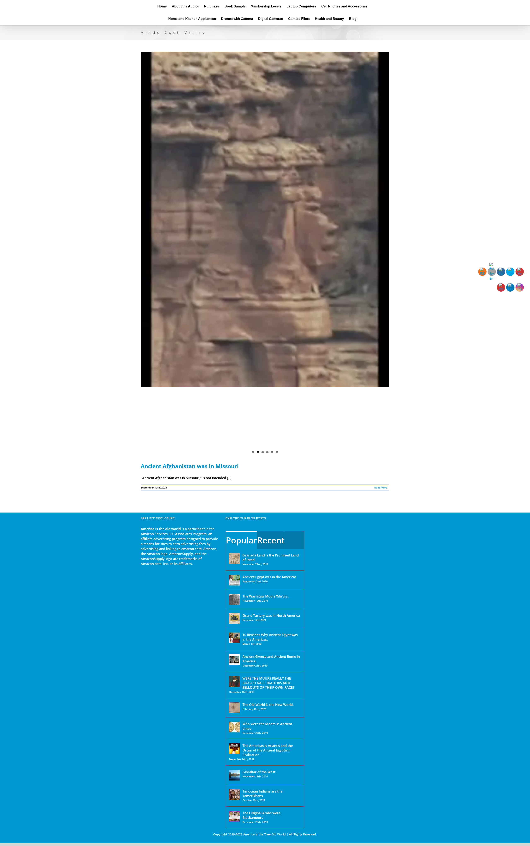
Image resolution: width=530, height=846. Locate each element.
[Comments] (294, 540)
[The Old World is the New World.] (234, 707)
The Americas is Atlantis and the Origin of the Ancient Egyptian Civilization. (267, 750)
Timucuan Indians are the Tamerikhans (262, 793)
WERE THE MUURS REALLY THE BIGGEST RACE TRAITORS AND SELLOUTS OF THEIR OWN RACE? (268, 683)
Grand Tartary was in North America (271, 615)
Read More (380, 487)
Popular (241, 540)
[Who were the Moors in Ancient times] (234, 727)
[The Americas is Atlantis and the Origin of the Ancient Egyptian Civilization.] (234, 748)
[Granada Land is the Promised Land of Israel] (234, 558)
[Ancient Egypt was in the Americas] (234, 580)
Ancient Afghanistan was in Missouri (190, 466)
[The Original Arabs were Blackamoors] (234, 816)
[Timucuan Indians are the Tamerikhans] (234, 794)
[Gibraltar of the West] (234, 775)
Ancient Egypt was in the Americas (269, 577)
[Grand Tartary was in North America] (234, 618)
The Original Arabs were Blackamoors (261, 815)
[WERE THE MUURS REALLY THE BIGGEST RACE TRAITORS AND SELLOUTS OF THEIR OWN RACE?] (234, 681)
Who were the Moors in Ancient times (267, 726)
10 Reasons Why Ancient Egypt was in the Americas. (270, 637)
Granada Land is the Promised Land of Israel (270, 557)
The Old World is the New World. (268, 704)
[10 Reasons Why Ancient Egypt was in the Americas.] (234, 638)
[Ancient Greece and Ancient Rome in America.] (234, 659)
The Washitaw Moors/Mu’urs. (265, 596)
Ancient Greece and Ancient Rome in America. (271, 658)
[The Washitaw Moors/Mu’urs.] (234, 599)
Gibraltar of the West (258, 772)
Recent (271, 540)
